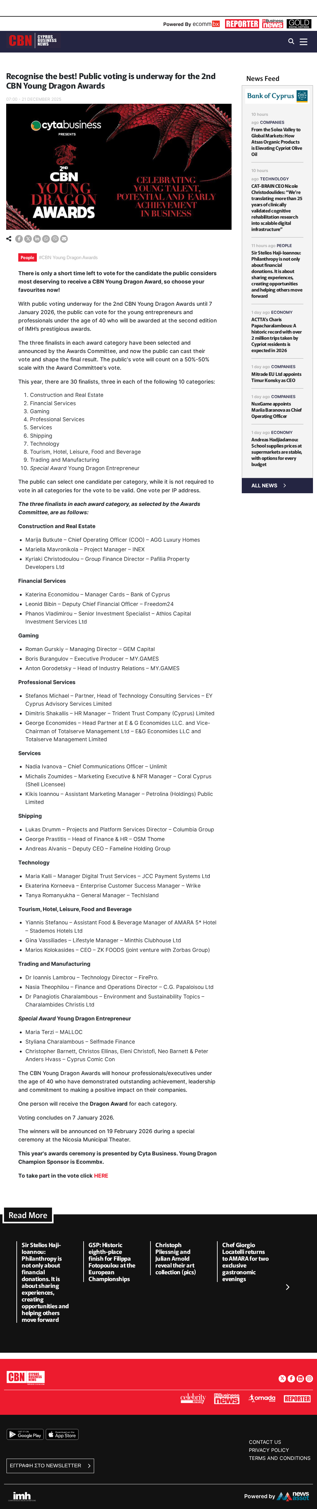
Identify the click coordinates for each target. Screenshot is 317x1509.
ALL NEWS (264, 485)
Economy (282, 312)
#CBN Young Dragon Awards (68, 257)
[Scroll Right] (287, 1287)
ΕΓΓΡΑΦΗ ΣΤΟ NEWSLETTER (46, 1466)
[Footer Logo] (25, 1378)
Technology (274, 178)
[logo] (33, 41)
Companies (272, 122)
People (27, 257)
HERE (101, 1175)
